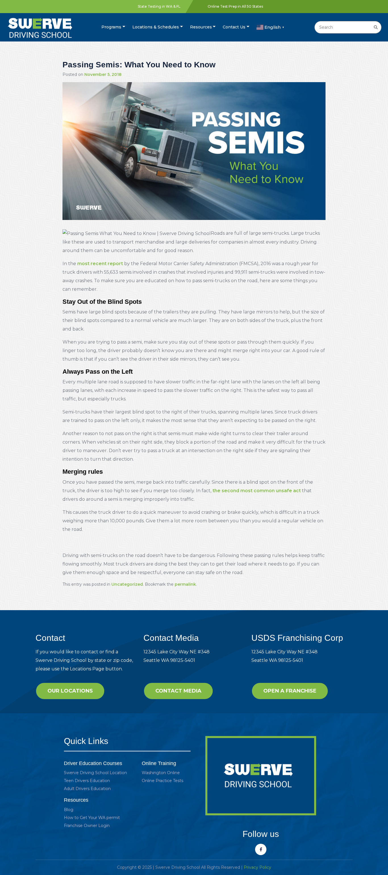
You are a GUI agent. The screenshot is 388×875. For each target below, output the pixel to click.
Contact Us (234, 27)
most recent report (100, 263)
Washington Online (161, 772)
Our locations (70, 691)
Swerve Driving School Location (95, 772)
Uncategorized (127, 584)
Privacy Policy (257, 867)
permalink (185, 584)
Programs (111, 27)
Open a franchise (289, 691)
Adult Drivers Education (87, 788)
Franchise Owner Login (87, 825)
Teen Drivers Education (87, 780)
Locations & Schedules (155, 27)
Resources (201, 27)
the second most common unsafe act (256, 490)
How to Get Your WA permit (92, 817)
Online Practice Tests (162, 780)
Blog (68, 809)
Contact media (178, 691)
